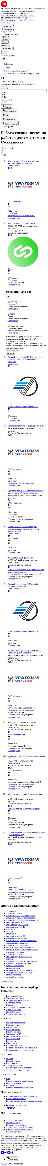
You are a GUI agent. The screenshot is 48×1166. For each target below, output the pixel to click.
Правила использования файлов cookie (18, 20)
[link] (5, 45)
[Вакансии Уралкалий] (26, 185)
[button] (4, 51)
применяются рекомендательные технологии (22, 1137)
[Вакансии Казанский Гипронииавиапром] (26, 386)
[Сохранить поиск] (3, 94)
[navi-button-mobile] (3, 59)
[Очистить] (4, 87)
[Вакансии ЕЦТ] (26, 252)
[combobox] (13, 81)
